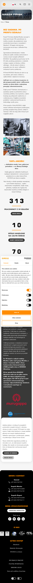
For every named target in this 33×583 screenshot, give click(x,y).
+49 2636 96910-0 (16, 482)
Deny (16, 323)
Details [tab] (17, 263)
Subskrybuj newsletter (16, 510)
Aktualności (16, 544)
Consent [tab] (6, 263)
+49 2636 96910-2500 (18, 497)
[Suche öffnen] (20, 4)
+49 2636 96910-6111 (17, 500)
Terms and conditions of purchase (16, 571)
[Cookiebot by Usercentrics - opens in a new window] (24, 258)
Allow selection (16, 317)
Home (2, 22)
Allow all (16, 312)
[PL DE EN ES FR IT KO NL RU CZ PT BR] (14, 4)
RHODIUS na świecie (16, 552)
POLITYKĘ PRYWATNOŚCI (16, 564)
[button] (29, 4)
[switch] (29, 295)
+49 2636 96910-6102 (17, 491)
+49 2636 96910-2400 (18, 489)
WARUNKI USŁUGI (16, 567)
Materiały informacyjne (16, 548)
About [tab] (27, 263)
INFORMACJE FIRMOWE (16, 560)
